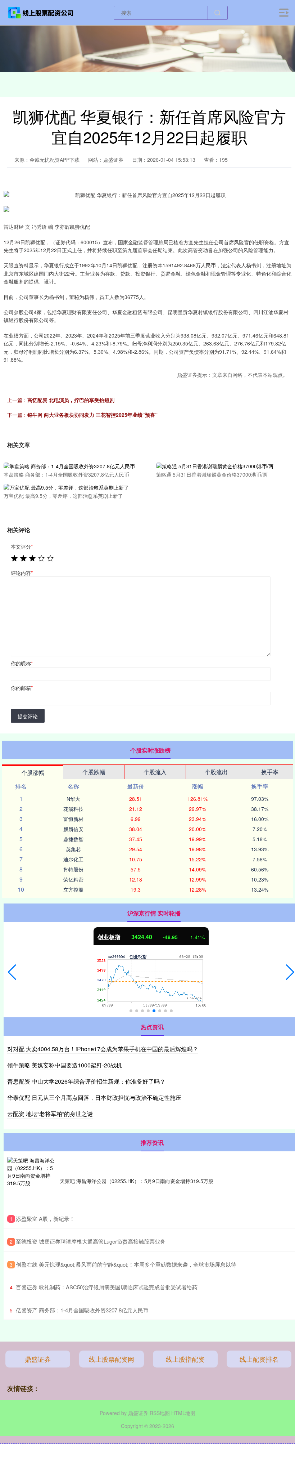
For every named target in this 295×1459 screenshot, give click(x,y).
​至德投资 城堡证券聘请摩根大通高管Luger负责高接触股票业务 (90, 1241)
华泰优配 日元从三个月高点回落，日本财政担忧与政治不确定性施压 (94, 1097)
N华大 (73, 798)
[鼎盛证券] (41, 11)
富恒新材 (73, 818)
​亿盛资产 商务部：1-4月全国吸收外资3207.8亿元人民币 (82, 1310)
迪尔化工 (73, 859)
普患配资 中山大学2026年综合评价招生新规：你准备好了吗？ (86, 1081)
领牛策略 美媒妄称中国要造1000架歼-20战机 (64, 1065)
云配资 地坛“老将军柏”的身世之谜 (50, 1114)
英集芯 (73, 849)
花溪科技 (73, 808)
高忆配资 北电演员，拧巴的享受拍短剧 (70, 399)
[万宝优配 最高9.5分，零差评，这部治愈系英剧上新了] (70, 486)
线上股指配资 (185, 1359)
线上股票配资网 (111, 1359)
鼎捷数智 (73, 839)
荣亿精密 (73, 879)
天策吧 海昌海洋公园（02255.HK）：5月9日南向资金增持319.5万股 (136, 1180)
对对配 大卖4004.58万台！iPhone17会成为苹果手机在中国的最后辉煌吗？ (102, 1049)
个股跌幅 (93, 772)
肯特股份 (73, 869)
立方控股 (73, 889)
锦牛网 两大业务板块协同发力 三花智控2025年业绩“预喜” (92, 414)
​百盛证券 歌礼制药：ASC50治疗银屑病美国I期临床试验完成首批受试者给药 (107, 1287)
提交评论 (28, 716)
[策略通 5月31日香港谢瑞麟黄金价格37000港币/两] (222, 465)
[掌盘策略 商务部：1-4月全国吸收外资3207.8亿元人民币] (70, 465)
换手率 (269, 772)
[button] (12, 972)
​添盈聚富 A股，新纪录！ (45, 1218)
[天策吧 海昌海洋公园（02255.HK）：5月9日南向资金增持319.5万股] (31, 1181)
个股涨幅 (32, 772)
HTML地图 (183, 1412)
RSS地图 (160, 1412)
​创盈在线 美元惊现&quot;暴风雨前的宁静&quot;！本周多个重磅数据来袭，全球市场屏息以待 (126, 1264)
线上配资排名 (259, 1359)
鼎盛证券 (38, 1359)
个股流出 (216, 772)
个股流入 (155, 772)
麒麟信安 (73, 829)
